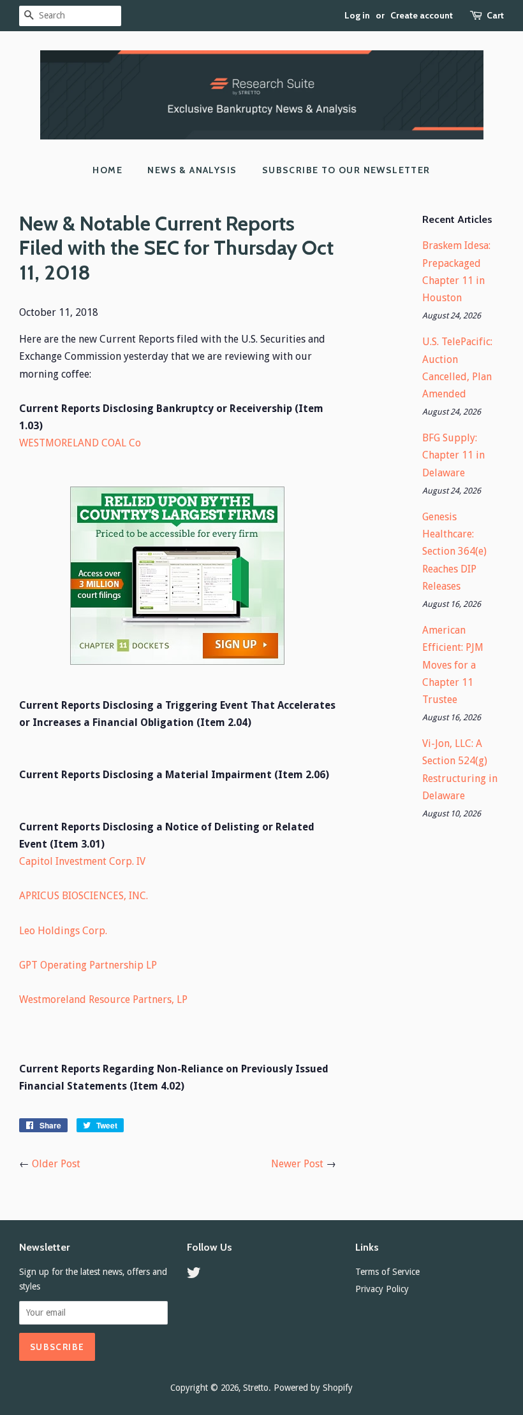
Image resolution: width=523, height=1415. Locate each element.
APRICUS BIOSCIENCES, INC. (83, 896)
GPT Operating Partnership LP (88, 965)
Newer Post (297, 1164)
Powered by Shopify (313, 1388)
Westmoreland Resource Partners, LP (103, 999)
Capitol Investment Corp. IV (82, 861)
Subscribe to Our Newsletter (346, 170)
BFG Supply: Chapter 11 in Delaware (453, 455)
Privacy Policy (382, 1289)
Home (107, 170)
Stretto (256, 1388)
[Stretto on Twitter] (194, 1275)
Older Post (56, 1164)
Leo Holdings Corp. (63, 931)
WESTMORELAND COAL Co (80, 443)
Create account (421, 15)
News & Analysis (192, 170)
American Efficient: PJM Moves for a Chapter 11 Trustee (452, 665)
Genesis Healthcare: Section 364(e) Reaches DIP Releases (454, 551)
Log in (357, 15)
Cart (495, 15)
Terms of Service (387, 1272)
